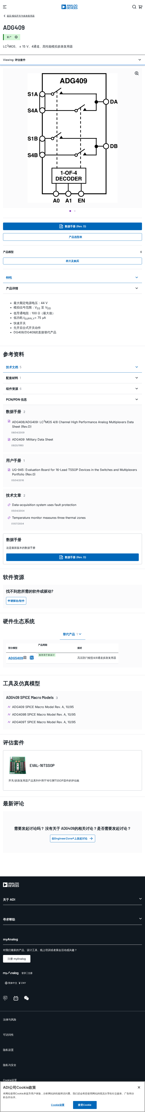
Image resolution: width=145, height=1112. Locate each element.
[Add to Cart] (32, 658)
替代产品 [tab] (70, 634)
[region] (72, 1096)
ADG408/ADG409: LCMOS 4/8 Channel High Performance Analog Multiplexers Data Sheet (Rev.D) (73, 424)
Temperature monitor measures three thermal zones (49, 518)
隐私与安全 (9, 1065)
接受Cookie (84, 1104)
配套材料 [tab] (13, 378)
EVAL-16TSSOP (42, 765)
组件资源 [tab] (14, 389)
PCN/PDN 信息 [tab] (16, 399)
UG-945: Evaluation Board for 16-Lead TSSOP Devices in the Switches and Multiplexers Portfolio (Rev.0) (74, 472)
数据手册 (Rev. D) (75, 226)
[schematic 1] (73, 138)
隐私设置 (8, 1049)
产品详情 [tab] (12, 288)
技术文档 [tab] (14, 367)
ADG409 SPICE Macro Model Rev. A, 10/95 (43, 707)
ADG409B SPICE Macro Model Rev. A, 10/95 (44, 714)
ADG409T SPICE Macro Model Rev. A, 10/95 (44, 722)
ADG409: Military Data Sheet (32, 439)
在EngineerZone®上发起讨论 (69, 838)
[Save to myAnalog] (25, 658)
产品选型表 (75, 236)
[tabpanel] (72, 317)
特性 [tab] (9, 277)
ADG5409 (15, 658)
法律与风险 (9, 1019)
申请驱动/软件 (16, 600)
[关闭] (139, 1087)
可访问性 (8, 1034)
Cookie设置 (10, 1080)
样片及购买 (72, 261)
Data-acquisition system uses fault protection (44, 505)
